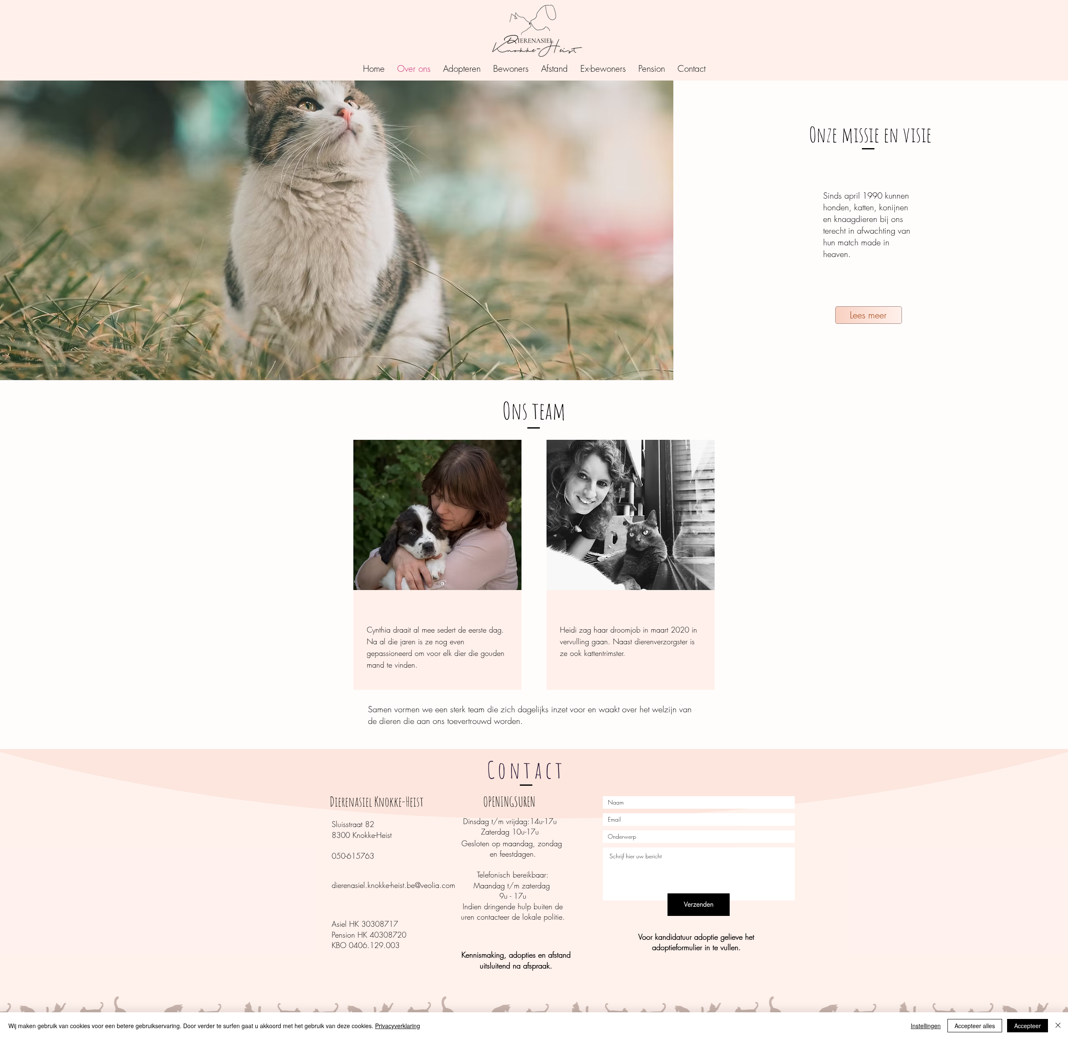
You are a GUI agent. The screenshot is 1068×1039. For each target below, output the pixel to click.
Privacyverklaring (397, 1025)
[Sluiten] (1058, 1025)
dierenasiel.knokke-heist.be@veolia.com (393, 885)
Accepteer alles (975, 1025)
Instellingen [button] (926, 1025)
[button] (462, 68)
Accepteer (1027, 1025)
